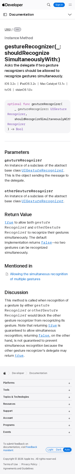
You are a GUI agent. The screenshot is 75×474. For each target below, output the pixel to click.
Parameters (17, 152)
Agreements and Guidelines (18, 468)
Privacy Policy (29, 464)
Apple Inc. (29, 459)
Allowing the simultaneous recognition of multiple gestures (39, 276)
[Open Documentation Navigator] (5, 14)
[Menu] (70, 5)
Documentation (21, 14)
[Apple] (5, 373)
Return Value (18, 214)
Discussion (16, 292)
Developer (18, 373)
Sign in (59, 4)
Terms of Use (10, 464)
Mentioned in (18, 266)
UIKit (8, 29)
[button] (48, 5)
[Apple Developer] (12, 5)
